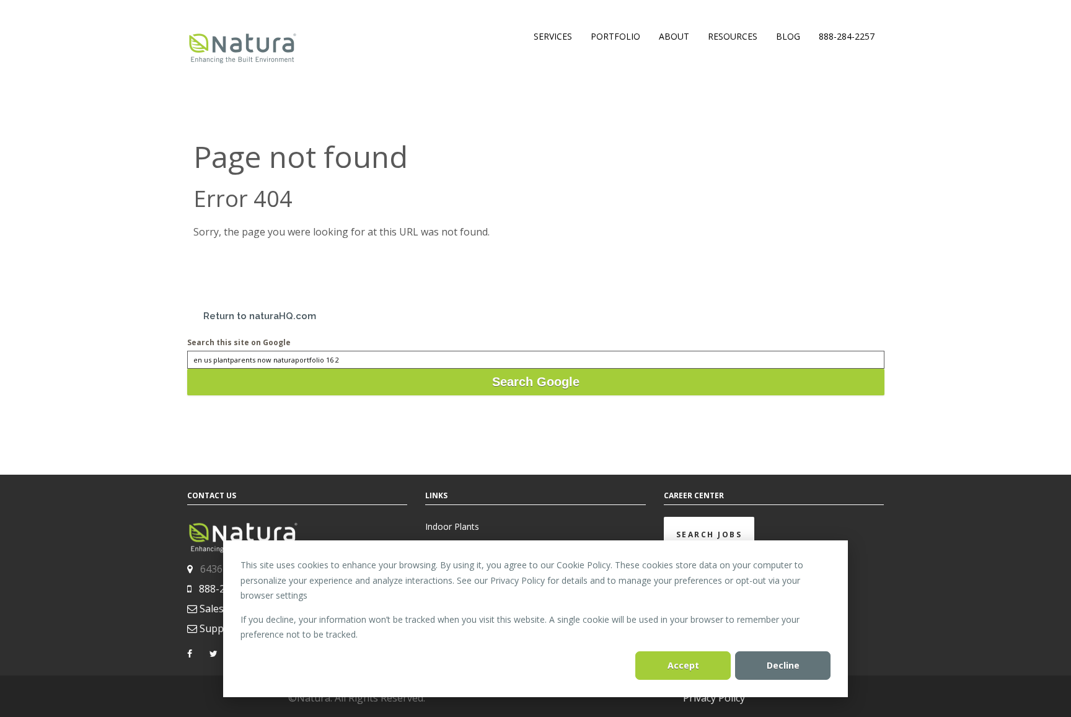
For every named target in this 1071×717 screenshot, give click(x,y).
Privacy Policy (714, 698)
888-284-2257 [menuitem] (847, 36)
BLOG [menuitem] (788, 36)
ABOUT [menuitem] (674, 36)
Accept (683, 665)
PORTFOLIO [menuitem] (615, 36)
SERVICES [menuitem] (553, 36)
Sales (212, 608)
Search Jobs (709, 534)
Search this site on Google (239, 342)
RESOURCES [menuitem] (732, 36)
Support (219, 628)
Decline (783, 665)
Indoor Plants (452, 526)
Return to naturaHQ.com (259, 316)
